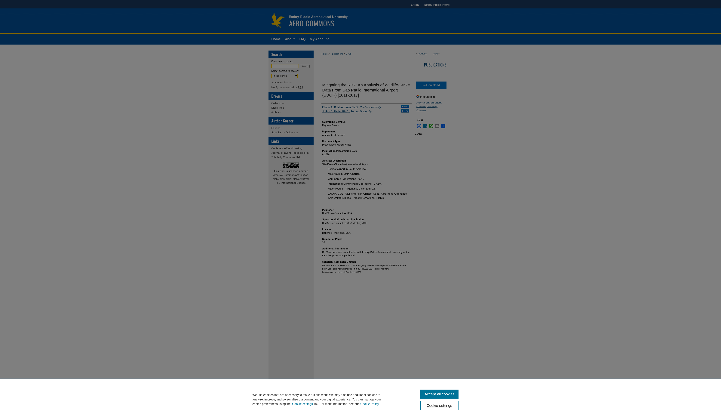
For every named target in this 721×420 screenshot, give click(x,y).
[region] (360, 399)
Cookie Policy (369, 404)
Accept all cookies (439, 394)
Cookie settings (302, 404)
